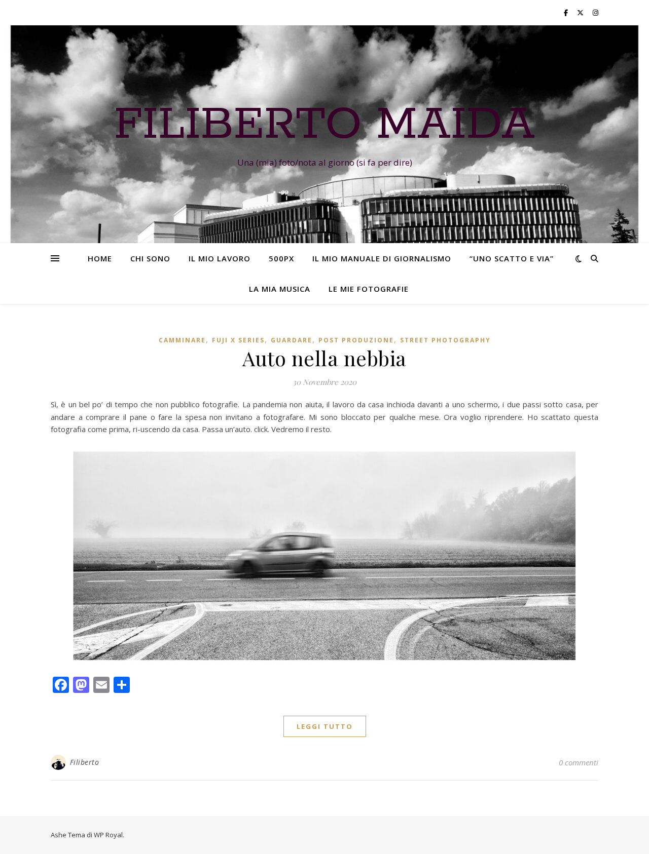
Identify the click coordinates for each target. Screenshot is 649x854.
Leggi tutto (325, 726)
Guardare (291, 340)
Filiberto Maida (324, 125)
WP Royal (108, 834)
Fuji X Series (238, 340)
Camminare (182, 340)
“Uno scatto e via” (512, 258)
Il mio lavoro (219, 258)
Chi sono (150, 258)
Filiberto (84, 762)
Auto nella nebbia (324, 357)
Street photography (445, 340)
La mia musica (279, 289)
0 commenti (578, 762)
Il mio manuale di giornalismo (381, 258)
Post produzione (356, 340)
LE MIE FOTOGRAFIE (369, 289)
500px (281, 258)
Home (100, 258)
